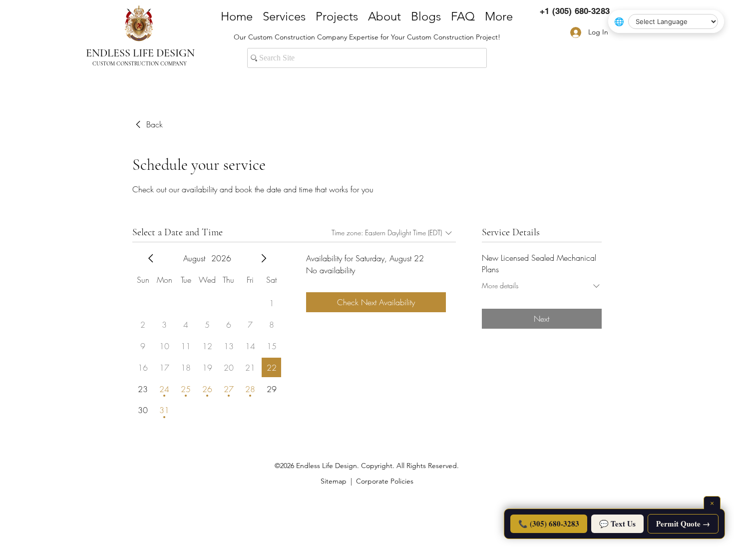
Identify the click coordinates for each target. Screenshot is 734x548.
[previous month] (151, 258)
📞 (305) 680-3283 (548, 523)
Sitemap (334, 481)
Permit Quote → (683, 523)
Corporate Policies (384, 481)
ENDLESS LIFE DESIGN (140, 52)
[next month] (264, 258)
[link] (147, 124)
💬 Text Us (617, 523)
